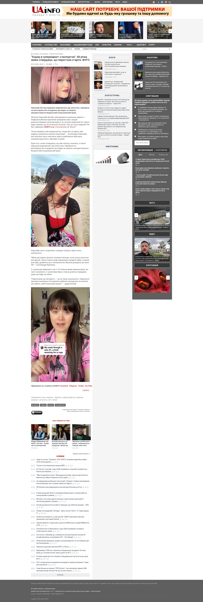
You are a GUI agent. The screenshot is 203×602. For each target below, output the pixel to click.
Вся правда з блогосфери (39, 54)
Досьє (97, 2)
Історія (86, 583)
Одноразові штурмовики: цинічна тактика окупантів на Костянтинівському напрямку (117, 64)
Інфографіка (112, 146)
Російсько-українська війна (42, 49)
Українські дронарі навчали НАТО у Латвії (52, 547)
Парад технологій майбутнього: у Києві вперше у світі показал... (159, 35)
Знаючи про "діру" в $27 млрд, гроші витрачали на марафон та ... (72, 35)
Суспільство (51, 45)
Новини (60, 456)
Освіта (91, 583)
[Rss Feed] (153, 2)
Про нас (33, 593)
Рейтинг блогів (145, 583)
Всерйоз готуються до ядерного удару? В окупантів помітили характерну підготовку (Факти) (114, 110)
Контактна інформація (43, 593)
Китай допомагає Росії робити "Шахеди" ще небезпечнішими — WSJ (62, 505)
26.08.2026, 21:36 (103, 139)
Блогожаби (108, 2)
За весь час (163, 155)
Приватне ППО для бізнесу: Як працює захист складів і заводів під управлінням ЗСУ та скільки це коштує (157, 85)
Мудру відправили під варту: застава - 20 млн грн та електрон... (42, 35)
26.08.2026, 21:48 (103, 130)
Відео (125, 2)
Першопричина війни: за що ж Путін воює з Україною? (115, 73)
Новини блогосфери (56, 54)
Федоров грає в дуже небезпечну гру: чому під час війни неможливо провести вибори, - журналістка (157, 74)
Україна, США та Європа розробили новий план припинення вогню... (127, 35)
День (140, 155)
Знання (117, 45)
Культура (106, 45)
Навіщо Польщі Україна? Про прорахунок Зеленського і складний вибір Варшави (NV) (113, 117)
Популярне (161, 150)
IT (99, 583)
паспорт (50, 405)
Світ (97, 45)
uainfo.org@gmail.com (57, 593)
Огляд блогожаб (68, 2)
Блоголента (136, 583)
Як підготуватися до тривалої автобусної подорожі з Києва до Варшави (60, 444)
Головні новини (41, 583)
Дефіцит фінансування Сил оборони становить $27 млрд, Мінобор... (101, 35)
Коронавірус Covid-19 (64, 49)
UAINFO (86, 390)
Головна (36, 2)
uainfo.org (53, 591)
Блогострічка (83, 2)
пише (75, 124)
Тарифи (77, 49)
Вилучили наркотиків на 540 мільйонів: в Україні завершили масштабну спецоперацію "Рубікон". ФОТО (137, 227)
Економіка (65, 45)
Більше (60, 575)
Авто (96, 583)
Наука (81, 583)
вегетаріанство (60, 405)
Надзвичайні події (83, 45)
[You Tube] (165, 2)
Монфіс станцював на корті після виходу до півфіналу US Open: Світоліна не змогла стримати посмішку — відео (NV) (113, 101)
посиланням (61, 127)
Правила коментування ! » (81, 454)
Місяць (152, 155)
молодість (35, 405)
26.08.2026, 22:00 (103, 120)
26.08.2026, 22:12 (103, 114)
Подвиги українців (89, 49)
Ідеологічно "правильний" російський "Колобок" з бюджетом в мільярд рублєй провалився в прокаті (117, 84)
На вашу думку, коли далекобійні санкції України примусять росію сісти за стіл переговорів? (152, 102)
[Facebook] (157, 2)
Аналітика (152, 57)
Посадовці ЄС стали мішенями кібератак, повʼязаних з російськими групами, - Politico (156, 64)
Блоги (112, 57)
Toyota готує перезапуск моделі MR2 (50, 465)
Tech (128, 45)
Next (170, 31)
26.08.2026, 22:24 (103, 105)
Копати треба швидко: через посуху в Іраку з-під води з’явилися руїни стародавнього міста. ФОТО (152, 190)
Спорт (152, 45)
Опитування (152, 96)
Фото (117, 2)
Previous (32, 31)
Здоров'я (141, 45)
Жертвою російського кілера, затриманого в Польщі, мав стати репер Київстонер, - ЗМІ (81, 444)
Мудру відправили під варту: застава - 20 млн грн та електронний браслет (40, 444)
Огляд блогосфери (50, 2)
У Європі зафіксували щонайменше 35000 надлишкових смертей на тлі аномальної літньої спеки (152, 161)
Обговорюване (145, 150)
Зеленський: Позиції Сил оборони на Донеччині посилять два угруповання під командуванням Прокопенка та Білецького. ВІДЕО (138, 258)
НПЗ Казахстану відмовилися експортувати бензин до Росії (59, 487)
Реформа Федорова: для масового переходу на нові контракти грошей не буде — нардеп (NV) (114, 135)
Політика (37, 45)
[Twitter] (161, 2)
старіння (43, 405)
